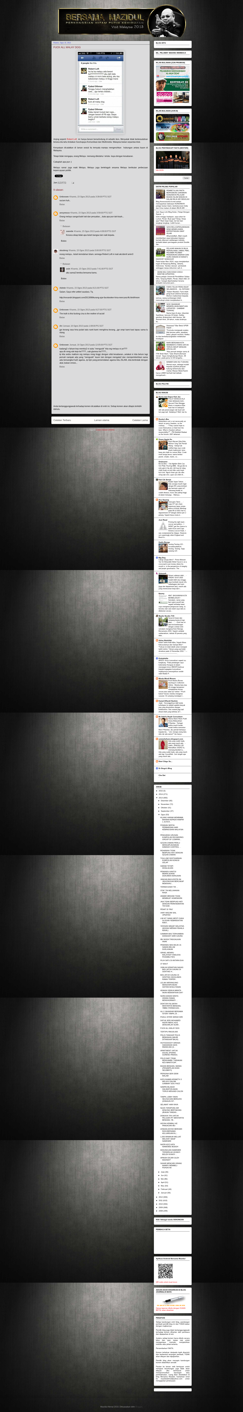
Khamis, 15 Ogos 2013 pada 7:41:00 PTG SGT (92, 269)
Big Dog (162, 558)
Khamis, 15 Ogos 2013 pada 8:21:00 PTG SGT (88, 288)
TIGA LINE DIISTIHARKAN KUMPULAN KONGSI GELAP (171, 860)
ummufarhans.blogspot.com (171, 739)
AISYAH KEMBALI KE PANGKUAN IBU (168, 1124)
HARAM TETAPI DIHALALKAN (166, 867)
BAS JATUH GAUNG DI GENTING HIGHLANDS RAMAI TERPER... (170, 977)
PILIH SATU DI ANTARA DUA (172, 960)
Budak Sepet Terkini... (176, 482)
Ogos (163, 815)
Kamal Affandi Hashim (168, 701)
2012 (161, 1197)
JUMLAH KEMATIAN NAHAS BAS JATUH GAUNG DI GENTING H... (171, 969)
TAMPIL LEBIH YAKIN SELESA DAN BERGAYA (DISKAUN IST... (170, 1099)
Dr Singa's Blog (165, 768)
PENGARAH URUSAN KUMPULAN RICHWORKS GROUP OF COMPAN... (171, 837)
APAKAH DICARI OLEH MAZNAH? (169, 1159)
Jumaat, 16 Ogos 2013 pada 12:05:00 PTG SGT (90, 345)
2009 (161, 1207)
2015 (161, 791)
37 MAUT (164, 964)
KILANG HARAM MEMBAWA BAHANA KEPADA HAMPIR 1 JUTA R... (172, 819)
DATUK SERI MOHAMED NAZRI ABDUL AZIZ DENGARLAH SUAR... (170, 1022)
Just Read (163, 520)
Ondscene (163, 462)
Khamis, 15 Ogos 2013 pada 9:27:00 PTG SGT (90, 310)
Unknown (64, 197)
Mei (162, 1179)
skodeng (63, 250)
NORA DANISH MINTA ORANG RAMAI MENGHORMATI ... (169, 998)
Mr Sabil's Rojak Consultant (171, 717)
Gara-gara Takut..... (175, 502)
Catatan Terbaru (62, 420)
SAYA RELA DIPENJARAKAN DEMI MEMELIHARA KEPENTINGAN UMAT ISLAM (177, 230)
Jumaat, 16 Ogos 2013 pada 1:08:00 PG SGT (83, 326)
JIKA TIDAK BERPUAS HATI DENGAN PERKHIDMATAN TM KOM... (172, 904)
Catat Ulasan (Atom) (105, 430)
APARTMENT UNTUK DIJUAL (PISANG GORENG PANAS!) (169, 1053)
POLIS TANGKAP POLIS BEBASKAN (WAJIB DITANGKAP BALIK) (170, 1037)
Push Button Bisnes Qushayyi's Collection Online (176, 683)
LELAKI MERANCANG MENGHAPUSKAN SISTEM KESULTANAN (170, 985)
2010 (161, 1204)
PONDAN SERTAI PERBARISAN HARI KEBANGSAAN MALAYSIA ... (171, 828)
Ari (60, 326)
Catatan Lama (140, 420)
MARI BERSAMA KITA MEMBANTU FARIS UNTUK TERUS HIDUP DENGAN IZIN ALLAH (177, 346)
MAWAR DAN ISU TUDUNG (177, 362)
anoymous (64, 213)
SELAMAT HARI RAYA (169, 1105)
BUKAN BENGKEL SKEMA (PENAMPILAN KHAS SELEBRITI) (170, 1068)
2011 (161, 1200)
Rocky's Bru (164, 419)
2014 (161, 794)
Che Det (162, 775)
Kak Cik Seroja (165, 480)
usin (68, 269)
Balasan (66, 226)
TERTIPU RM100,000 (169, 1032)
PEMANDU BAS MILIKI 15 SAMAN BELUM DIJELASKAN (170, 947)
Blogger (138, 1407)
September (165, 811)
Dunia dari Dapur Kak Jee (169, 397)
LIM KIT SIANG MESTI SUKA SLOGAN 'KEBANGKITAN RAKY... (172, 920)
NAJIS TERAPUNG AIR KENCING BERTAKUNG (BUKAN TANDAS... (170, 1110)
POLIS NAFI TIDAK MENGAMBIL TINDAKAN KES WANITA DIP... (171, 1060)
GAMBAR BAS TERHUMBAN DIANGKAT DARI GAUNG (172, 935)
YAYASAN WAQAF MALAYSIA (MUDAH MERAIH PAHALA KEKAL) (172, 928)
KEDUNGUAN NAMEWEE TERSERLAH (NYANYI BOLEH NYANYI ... (170, 1152)
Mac (163, 1186)
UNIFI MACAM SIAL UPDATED (168, 914)
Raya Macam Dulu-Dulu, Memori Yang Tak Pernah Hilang (177, 443)
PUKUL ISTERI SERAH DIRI (171, 1017)
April (163, 1182)
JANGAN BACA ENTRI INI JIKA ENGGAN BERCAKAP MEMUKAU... (172, 881)
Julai (163, 1172)
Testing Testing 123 (175, 544)
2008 (161, 1211)
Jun (162, 1175)
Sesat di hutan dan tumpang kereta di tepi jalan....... (176, 620)
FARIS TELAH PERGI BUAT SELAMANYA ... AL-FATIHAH (177, 288)
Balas (62, 204)
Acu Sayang (164, 500)
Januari (164, 1193)
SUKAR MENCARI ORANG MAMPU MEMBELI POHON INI (171, 1165)
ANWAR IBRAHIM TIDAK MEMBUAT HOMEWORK (171, 897)
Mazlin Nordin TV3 (166, 616)
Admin (62, 288)
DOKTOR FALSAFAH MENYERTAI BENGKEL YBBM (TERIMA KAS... (170, 1006)
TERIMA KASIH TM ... (169, 887)
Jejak (161, 703)
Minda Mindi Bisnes (167, 678)
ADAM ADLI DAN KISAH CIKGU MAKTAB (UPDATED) (170, 273)
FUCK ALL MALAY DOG (169, 1028)
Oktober (164, 808)
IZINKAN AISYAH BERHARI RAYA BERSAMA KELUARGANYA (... (171, 1131)
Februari (164, 1189)
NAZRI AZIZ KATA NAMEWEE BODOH (169, 1145)
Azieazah (162, 573)
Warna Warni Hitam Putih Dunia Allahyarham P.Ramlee (177, 721)
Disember (165, 801)
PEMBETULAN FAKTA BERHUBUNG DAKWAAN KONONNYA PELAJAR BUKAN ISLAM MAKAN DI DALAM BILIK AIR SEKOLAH (177, 195)
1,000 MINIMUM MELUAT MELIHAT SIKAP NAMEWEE (170, 1139)
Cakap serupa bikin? (166, 560)
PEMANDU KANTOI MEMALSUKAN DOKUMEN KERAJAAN (170, 874)
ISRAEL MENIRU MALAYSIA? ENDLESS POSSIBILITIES (170, 955)
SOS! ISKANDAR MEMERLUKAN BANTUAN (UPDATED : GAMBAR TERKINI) (177, 307)
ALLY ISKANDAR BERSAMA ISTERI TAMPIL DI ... (171, 1012)
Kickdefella (163, 658)
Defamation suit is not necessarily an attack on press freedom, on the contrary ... (172, 423)
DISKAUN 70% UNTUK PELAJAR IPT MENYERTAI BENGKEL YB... (172, 1118)
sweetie (69, 231)
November (165, 804)
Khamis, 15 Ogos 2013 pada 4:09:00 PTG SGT (95, 231)
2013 (161, 798)
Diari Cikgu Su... (165, 761)
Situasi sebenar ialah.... (177, 575)
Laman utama (101, 420)
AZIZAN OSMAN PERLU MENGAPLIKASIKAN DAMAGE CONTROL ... (170, 845)
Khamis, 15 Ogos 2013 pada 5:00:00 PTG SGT (90, 250)
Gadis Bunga (164, 542)
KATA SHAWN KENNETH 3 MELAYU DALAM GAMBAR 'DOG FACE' (171, 1081)
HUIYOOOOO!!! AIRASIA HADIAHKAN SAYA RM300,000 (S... (170, 1045)
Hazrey (161, 593)
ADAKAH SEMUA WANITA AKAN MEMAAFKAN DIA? (171, 991)
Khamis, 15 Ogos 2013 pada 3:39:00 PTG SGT (90, 197)
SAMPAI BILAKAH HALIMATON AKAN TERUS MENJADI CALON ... (171, 1090)
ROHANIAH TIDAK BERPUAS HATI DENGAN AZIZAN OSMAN (171, 853)
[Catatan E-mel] (72, 183)
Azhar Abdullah (165, 640)
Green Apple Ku (165, 439)
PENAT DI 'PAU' (166, 909)
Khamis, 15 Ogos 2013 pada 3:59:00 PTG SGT (91, 213)
